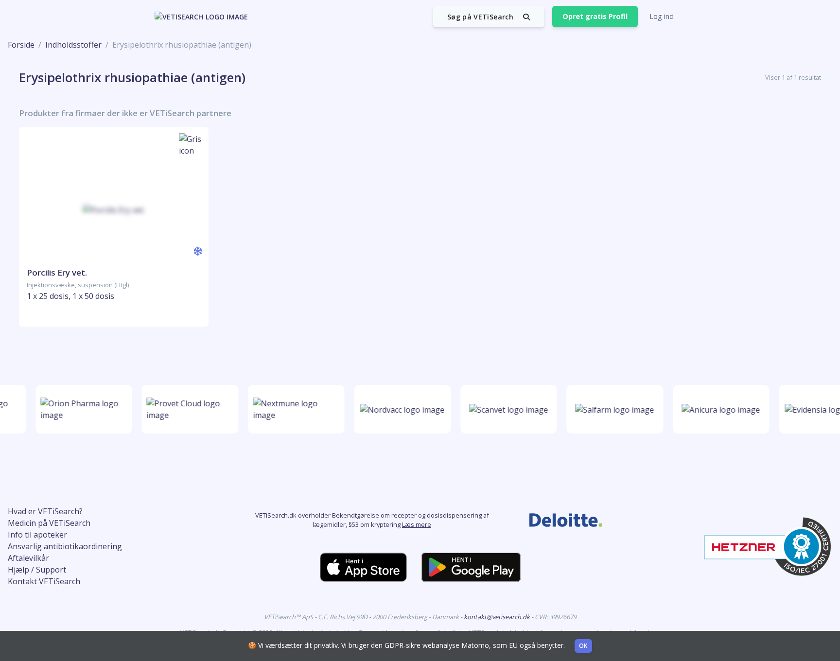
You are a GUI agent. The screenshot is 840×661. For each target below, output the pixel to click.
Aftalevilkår (28, 558)
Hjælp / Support (37, 569)
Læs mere (416, 524)
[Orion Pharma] (80, 409)
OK (583, 646)
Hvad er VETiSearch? (45, 511)
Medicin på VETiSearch (49, 523)
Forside (21, 44)
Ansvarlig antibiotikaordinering (65, 546)
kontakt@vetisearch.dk (497, 616)
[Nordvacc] (399, 409)
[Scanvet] (505, 409)
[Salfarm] (611, 409)
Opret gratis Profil (595, 16)
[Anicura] (718, 409)
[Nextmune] (292, 409)
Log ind (661, 16)
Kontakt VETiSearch (44, 581)
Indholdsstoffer (73, 44)
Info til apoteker (37, 534)
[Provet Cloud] (186, 409)
